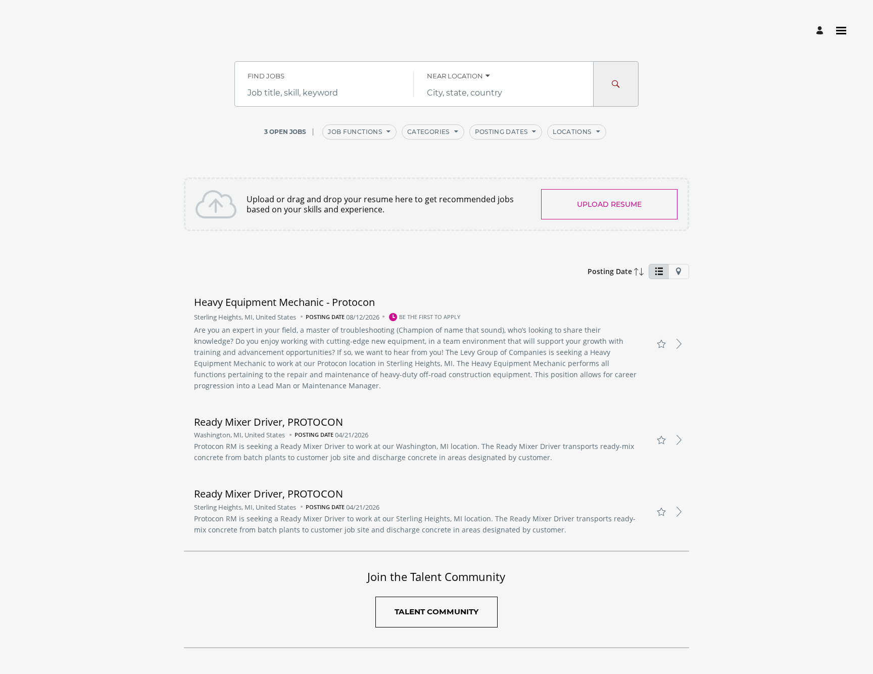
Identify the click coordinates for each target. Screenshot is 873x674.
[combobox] (324, 93)
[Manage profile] (821, 30)
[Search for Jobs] (616, 84)
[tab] (659, 271)
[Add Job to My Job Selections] (661, 344)
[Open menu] (841, 30)
